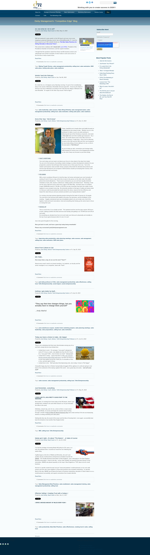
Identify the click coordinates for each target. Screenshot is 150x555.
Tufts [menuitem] (45, 15)
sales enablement (64, 484)
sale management (86, 238)
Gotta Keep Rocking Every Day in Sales (91, 553)
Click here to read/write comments (53, 61)
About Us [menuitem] (37, 12)
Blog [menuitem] (108, 12)
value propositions (47, 329)
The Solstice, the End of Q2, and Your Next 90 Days (106, 96)
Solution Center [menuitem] (99, 12)
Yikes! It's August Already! (107, 70)
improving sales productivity (47, 238)
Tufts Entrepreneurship (45, 283)
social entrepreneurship (69, 283)
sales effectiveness (68, 527)
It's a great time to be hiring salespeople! (91, 549)
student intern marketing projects (65, 328)
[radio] (105, 40)
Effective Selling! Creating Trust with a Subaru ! (51, 493)
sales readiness (59, 68)
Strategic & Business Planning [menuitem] (52, 12)
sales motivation (85, 66)
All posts (37, 536)
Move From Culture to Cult (44, 248)
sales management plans (79, 109)
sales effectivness (81, 282)
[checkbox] (105, 40)
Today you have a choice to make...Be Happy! (51, 337)
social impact (57, 283)
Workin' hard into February (44, 75)
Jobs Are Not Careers (105, 61)
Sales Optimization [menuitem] (69, 12)
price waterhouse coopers (46, 328)
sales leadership (43, 109)
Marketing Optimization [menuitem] (84, 12)
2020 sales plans (58, 240)
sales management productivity (62, 66)
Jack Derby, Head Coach (48, 30)
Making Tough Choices (45, 66)
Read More (38, 58)
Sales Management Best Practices (49, 484)
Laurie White (60, 47)
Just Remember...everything (45, 388)
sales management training (79, 484)
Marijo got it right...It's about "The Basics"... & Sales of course (56, 438)
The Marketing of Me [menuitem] (55, 15)
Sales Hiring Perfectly (64, 109)
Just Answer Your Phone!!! (107, 63)
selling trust (76, 66)
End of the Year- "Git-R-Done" (45, 119)
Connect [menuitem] (37, 15)
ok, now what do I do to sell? (45, 29)
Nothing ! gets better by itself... (45, 291)
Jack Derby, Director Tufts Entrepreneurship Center (55, 249)
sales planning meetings (63, 238)
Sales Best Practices (56, 527)
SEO (40, 430)
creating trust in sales (81, 527)
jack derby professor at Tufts (47, 282)
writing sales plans (48, 68)
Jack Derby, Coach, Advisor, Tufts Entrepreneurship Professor (58, 121)
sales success (53, 109)
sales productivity (44, 527)
